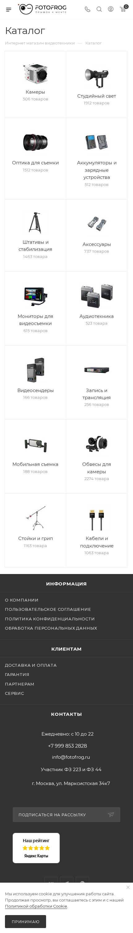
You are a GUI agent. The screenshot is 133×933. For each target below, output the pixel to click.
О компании (22, 599)
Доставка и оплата (31, 665)
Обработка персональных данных (51, 628)
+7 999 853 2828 (67, 746)
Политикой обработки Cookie (36, 906)
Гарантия (17, 674)
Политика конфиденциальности (50, 618)
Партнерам (20, 684)
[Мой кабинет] (111, 10)
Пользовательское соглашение (48, 609)
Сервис (14, 693)
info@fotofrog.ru (71, 757)
